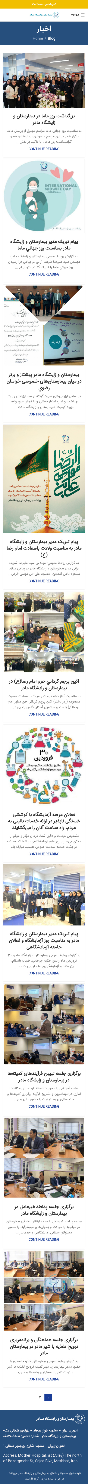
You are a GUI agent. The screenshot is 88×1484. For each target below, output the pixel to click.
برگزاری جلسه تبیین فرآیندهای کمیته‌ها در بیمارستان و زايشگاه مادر (44, 1077)
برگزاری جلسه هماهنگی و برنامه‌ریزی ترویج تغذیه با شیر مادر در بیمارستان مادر (44, 1346)
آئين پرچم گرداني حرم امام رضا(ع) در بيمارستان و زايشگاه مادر (44, 685)
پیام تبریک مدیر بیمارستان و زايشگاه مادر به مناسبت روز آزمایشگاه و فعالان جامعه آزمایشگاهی (44, 940)
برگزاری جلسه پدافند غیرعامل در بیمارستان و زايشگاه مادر (44, 1210)
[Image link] (60, 1419)
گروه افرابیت (31, 1479)
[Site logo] (44, 15)
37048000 (38, 4)
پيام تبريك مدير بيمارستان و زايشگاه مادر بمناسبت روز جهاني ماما (44, 245)
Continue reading (44, 149)
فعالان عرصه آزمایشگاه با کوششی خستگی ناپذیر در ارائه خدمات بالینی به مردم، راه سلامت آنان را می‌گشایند (44, 821)
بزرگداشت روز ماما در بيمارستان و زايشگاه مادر (44, 119)
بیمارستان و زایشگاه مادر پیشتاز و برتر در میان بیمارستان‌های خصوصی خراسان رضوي (44, 381)
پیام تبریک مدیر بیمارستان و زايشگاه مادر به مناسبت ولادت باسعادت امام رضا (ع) (44, 548)
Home (38, 39)
